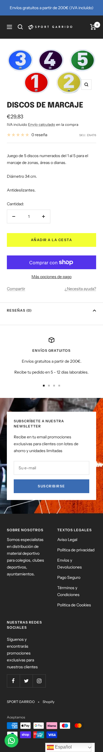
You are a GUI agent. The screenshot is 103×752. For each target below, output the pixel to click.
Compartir (16, 288)
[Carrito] (93, 27)
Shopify (48, 702)
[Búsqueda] (20, 27)
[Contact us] (11, 740)
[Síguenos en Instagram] (39, 680)
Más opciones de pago (51, 276)
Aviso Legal (67, 539)
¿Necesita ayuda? (80, 288)
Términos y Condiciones (68, 591)
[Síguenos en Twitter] (26, 680)
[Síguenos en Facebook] (13, 680)
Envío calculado (41, 124)
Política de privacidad (75, 549)
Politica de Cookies (74, 605)
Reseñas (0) (19, 310)
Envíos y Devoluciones (69, 564)
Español (63, 747)
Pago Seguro (68, 577)
